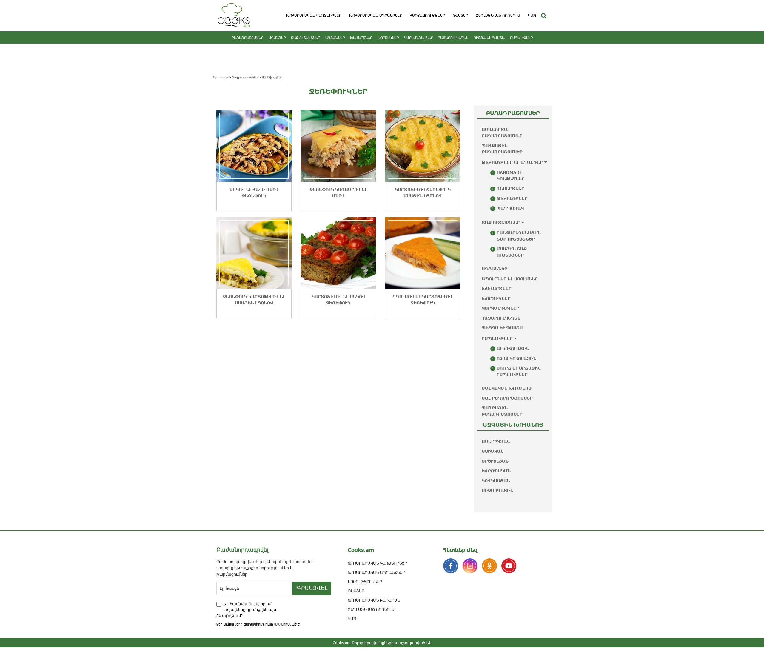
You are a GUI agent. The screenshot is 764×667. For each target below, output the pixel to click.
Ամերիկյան (496, 441)
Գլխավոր (220, 77)
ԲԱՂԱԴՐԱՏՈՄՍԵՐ (247, 38)
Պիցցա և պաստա (489, 38)
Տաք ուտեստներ (305, 38)
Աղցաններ (335, 38)
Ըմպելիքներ (521, 38)
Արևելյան (495, 460)
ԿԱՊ (532, 15)
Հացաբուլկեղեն (453, 38)
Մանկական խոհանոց (507, 388)
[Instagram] (470, 566)
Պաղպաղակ (510, 208)
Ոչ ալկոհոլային (516, 358)
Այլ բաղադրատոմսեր (507, 397)
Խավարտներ (361, 38)
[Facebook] (451, 565)
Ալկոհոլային (513, 348)
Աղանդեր (277, 38)
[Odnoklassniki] (489, 565)
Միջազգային (497, 490)
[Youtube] (508, 565)
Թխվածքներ (512, 198)
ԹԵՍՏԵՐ (460, 15)
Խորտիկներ (388, 38)
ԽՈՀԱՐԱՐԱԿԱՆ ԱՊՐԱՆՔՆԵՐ (375, 15)
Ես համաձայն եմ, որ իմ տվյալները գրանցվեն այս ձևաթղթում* (246, 610)
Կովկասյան (496, 480)
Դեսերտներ (510, 188)
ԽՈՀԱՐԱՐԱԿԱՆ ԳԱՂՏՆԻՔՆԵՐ (313, 15)
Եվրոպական (496, 470)
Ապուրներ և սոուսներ (510, 278)
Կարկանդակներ (418, 38)
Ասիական (493, 451)
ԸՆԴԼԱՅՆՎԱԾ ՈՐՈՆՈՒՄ (498, 15)
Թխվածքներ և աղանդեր (512, 162)
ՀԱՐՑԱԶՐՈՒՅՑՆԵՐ (427, 15)
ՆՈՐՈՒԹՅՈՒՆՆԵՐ (365, 581)
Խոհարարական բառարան (374, 600)
